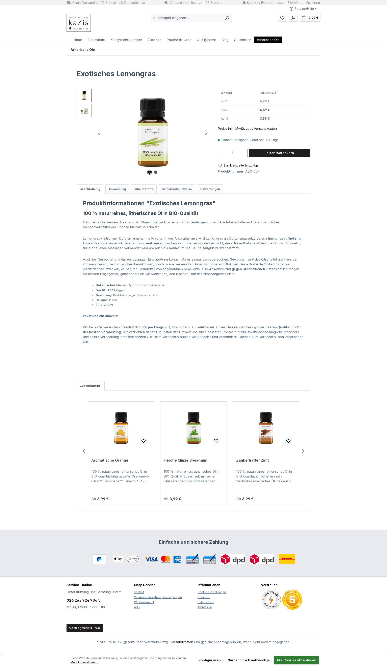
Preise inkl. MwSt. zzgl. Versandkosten (247, 129)
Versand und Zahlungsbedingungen (158, 597)
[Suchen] (227, 18)
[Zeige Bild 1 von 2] (149, 172)
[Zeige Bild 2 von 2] (155, 172)
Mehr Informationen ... (85, 662)
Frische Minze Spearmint (186, 460)
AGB (137, 607)
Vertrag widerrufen (84, 628)
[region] (143, 132)
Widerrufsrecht (144, 602)
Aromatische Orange (109, 460)
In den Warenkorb (280, 153)
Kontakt (139, 592)
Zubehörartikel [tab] (90, 385)
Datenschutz (206, 602)
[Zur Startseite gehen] (89, 23)
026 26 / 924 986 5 (84, 600)
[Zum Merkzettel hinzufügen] (143, 441)
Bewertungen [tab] (210, 189)
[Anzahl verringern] (222, 153)
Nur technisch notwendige (249, 660)
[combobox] (187, 18)
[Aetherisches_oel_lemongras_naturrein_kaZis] (152, 132)
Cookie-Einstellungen (212, 592)
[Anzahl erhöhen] (243, 153)
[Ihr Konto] (293, 18)
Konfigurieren (210, 660)
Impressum (205, 607)
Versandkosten (181, 642)
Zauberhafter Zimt (252, 460)
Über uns (204, 597)
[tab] (90, 189)
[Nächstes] (206, 132)
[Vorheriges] (99, 132)
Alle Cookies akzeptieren (296, 660)
